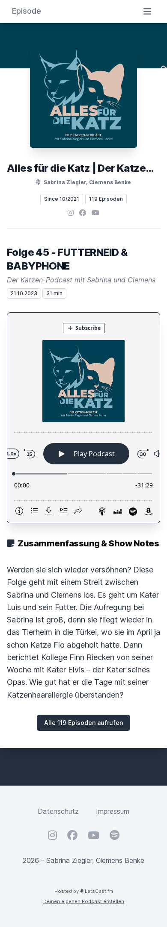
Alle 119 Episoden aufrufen (83, 722)
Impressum (112, 811)
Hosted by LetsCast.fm (83, 891)
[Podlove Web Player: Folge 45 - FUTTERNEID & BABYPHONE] (83, 418)
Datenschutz (58, 811)
